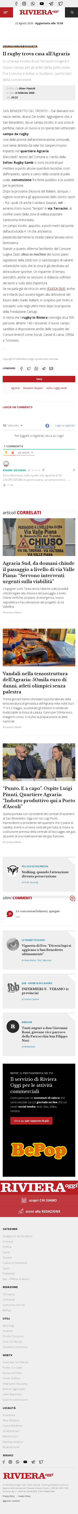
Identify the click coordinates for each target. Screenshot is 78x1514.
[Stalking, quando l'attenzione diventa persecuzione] (39, 874)
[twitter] (60, 3)
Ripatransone (11, 1447)
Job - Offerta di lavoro (37, 983)
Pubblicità (9, 1273)
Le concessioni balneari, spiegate (38, 911)
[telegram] (51, 3)
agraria (15, 388)
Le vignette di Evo (33, 940)
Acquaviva (9, 1415)
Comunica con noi (14, 1305)
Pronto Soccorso (13, 1336)
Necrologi (8, 1325)
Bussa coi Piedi (12, 1373)
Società (31, 46)
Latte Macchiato (12, 1394)
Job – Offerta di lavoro (16, 1279)
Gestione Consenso (15, 1347)
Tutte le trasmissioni (15, 1399)
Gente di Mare (11, 1378)
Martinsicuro (10, 1436)
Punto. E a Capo (12, 1367)
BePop (7, 1310)
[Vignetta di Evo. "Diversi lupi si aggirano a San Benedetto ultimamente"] (39, 950)
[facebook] (16, 3)
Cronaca (8, 1241)
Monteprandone (13, 1442)
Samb (6, 1252)
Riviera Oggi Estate (14, 1389)
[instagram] (24, 3)
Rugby (21, 46)
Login (58, 425)
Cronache (10, 46)
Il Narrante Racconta (15, 1383)
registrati (70, 425)
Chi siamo (9, 1294)
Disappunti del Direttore (17, 1236)
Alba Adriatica (11, 1420)
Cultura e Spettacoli (15, 1263)
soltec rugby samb (56, 388)
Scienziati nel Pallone (15, 1362)
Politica (7, 1246)
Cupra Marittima (12, 1425)
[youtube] (42, 3)
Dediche (27, 1022)
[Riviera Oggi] (39, 12)
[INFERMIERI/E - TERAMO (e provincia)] (39, 991)
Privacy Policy (9, 1496)
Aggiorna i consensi (11, 1500)
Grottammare (11, 1431)
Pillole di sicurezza (35, 866)
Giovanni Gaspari (33, 388)
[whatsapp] (33, 3)
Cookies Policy (24, 1496)
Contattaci (9, 1299)
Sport (6, 1268)
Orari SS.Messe (12, 1341)
